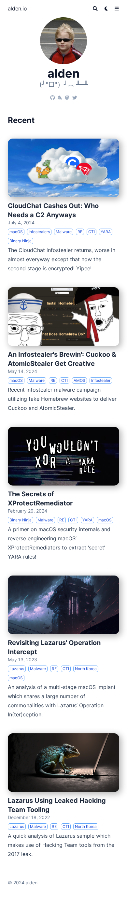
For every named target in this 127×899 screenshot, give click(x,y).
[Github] (52, 95)
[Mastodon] (67, 95)
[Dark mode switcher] (106, 8)
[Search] (95, 8)
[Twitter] (74, 95)
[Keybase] (60, 95)
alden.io (17, 8)
